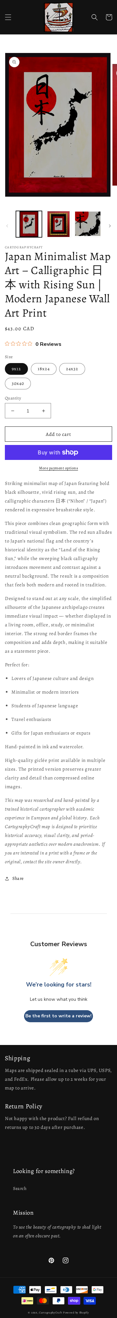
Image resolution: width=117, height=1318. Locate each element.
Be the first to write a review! (58, 1016)
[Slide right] (110, 226)
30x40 (18, 383)
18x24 (44, 369)
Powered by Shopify (76, 1312)
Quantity (13, 398)
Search (20, 1188)
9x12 (16, 369)
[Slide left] (7, 226)
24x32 (72, 369)
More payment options (58, 468)
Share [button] (18, 878)
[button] (8, 17)
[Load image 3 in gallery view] (88, 224)
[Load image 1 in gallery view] (29, 224)
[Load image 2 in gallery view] (58, 224)
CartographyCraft (50, 1312)
